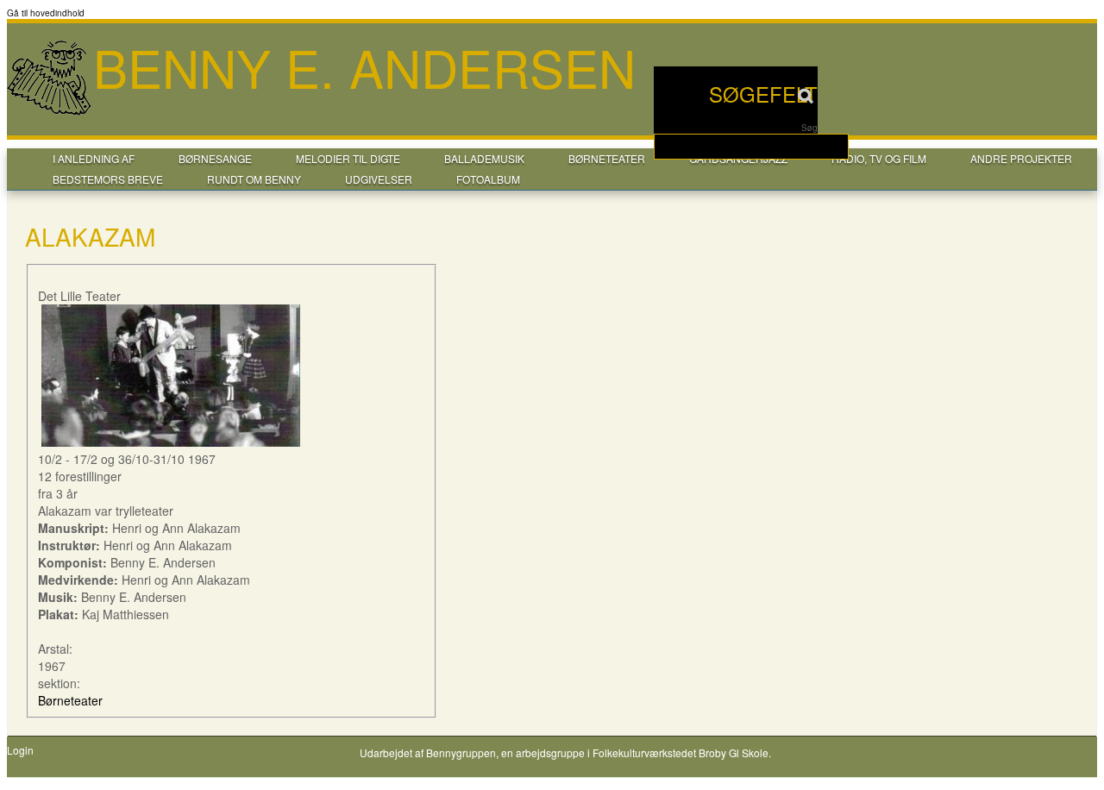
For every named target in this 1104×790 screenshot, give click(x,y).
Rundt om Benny (254, 179)
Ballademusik (484, 158)
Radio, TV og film (878, 158)
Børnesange (215, 158)
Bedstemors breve (108, 179)
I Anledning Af (94, 158)
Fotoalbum (488, 179)
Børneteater (606, 158)
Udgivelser (378, 179)
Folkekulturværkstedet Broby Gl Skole (680, 752)
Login (20, 750)
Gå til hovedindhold (46, 13)
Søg (809, 128)
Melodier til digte (348, 158)
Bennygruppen (461, 752)
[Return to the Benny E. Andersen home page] (50, 113)
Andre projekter (1021, 158)
